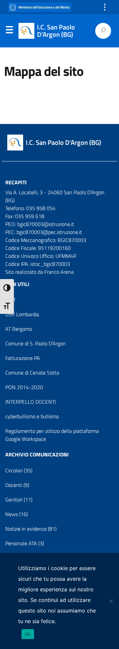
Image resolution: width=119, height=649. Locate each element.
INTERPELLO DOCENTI (30, 402)
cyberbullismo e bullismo (32, 416)
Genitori (13, 499)
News (11, 514)
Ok (28, 634)
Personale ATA (21, 543)
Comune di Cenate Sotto (32, 373)
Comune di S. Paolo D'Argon (35, 343)
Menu (9, 31)
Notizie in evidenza (26, 529)
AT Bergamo (18, 329)
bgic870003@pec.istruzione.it (49, 232)
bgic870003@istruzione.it (45, 224)
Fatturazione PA (22, 358)
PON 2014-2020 (24, 387)
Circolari (13, 470)
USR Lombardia (22, 314)
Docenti (13, 485)
